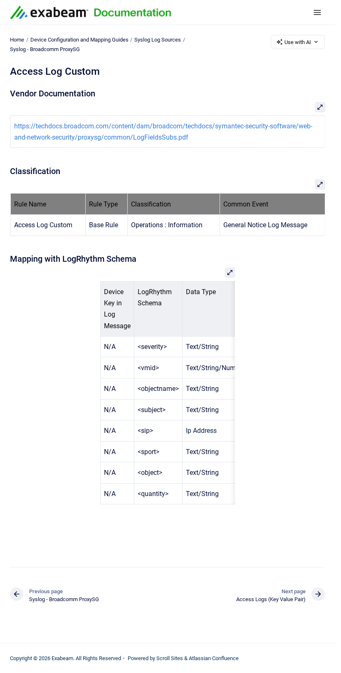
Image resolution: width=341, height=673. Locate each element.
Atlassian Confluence (214, 658)
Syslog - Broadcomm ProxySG (45, 49)
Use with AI (297, 42)
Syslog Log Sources (157, 40)
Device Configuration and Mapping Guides (79, 40)
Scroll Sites (169, 658)
